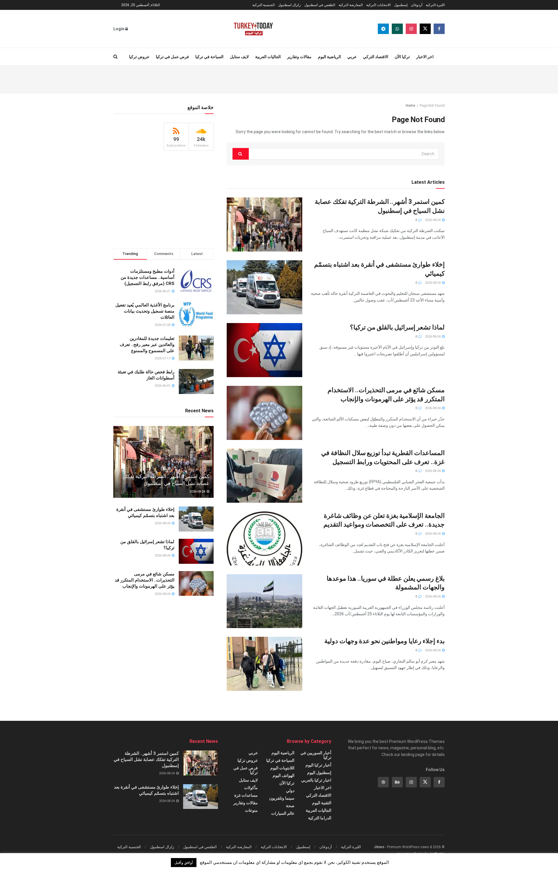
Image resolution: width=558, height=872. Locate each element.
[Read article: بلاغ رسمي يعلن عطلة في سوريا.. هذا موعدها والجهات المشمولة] (264, 601)
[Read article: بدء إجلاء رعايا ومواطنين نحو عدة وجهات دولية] (264, 664)
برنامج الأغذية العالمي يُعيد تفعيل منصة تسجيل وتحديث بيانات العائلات (144, 311)
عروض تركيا (139, 56)
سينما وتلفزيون (281, 798)
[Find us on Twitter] (425, 29)
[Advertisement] (279, 79)
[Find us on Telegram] (383, 29)
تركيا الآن (402, 56)
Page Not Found (432, 106)
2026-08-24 (433, 220)
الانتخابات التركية (378, 5)
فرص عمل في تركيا (172, 56)
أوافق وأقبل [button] (183, 862)
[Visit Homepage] (253, 29)
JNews (379, 847)
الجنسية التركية (263, 5)
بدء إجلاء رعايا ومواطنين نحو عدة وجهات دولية (384, 641)
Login (119, 28)
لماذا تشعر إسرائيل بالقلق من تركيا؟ (397, 327)
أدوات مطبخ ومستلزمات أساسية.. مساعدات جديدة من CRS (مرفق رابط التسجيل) (147, 277)
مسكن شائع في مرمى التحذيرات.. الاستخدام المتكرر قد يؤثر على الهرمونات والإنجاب (144, 580)
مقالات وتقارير (299, 56)
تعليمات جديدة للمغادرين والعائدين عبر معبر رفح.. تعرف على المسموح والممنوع (147, 344)
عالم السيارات (282, 813)
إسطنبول (400, 5)
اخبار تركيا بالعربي (316, 780)
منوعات (251, 810)
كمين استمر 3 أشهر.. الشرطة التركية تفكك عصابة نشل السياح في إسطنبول (146, 759)
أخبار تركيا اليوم (318, 765)
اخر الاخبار (425, 56)
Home (410, 106)
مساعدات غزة (246, 795)
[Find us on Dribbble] (383, 782)
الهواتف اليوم (283, 775)
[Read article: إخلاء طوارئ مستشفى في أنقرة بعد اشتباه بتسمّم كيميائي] (264, 287)
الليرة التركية (435, 5)
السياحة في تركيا (209, 56)
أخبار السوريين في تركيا (316, 755)
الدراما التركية (319, 818)
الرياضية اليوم (329, 56)
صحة (290, 805)
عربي (352, 56)
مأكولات (251, 787)
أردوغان (416, 5)
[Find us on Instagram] (411, 29)
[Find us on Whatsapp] (397, 29)
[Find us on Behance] (397, 782)
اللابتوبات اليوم (282, 768)
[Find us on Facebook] (439, 29)
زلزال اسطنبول (289, 5)
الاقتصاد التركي (375, 56)
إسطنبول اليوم (319, 772)
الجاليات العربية (268, 56)
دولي (290, 790)
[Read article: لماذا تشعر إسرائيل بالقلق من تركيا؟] (264, 350)
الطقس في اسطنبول (319, 5)
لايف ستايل (239, 56)
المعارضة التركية (351, 5)
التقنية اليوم (321, 802)
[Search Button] (115, 56)
